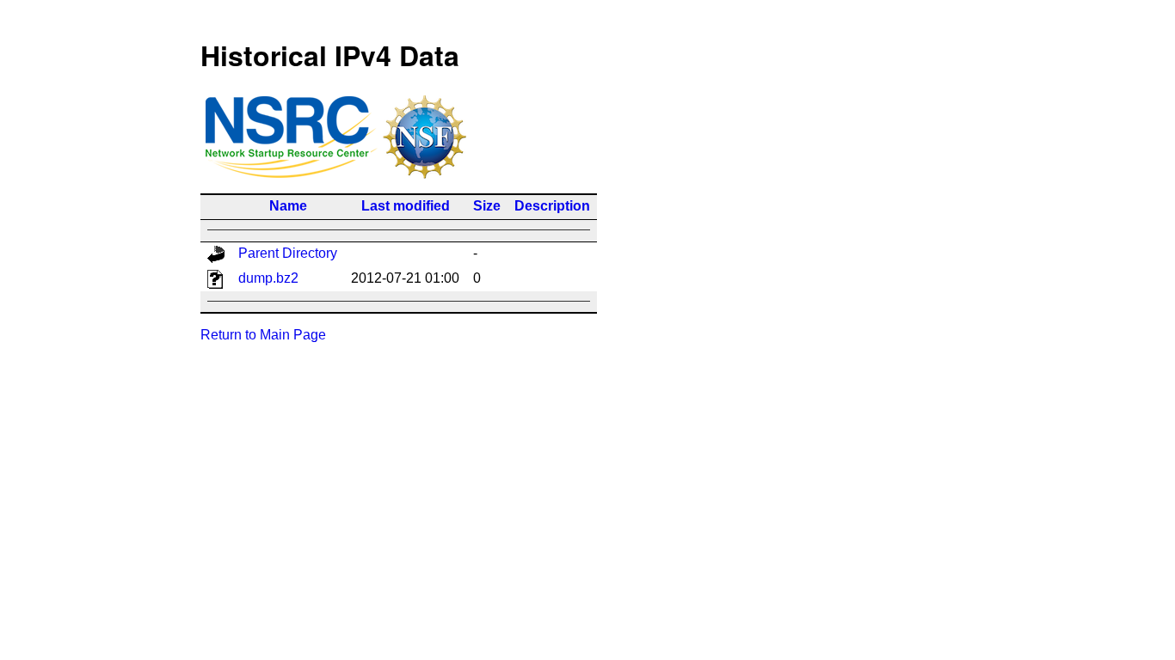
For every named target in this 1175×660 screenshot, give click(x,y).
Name (288, 206)
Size (487, 206)
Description (552, 206)
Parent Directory (287, 253)
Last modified (405, 206)
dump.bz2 (268, 278)
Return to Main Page (263, 334)
